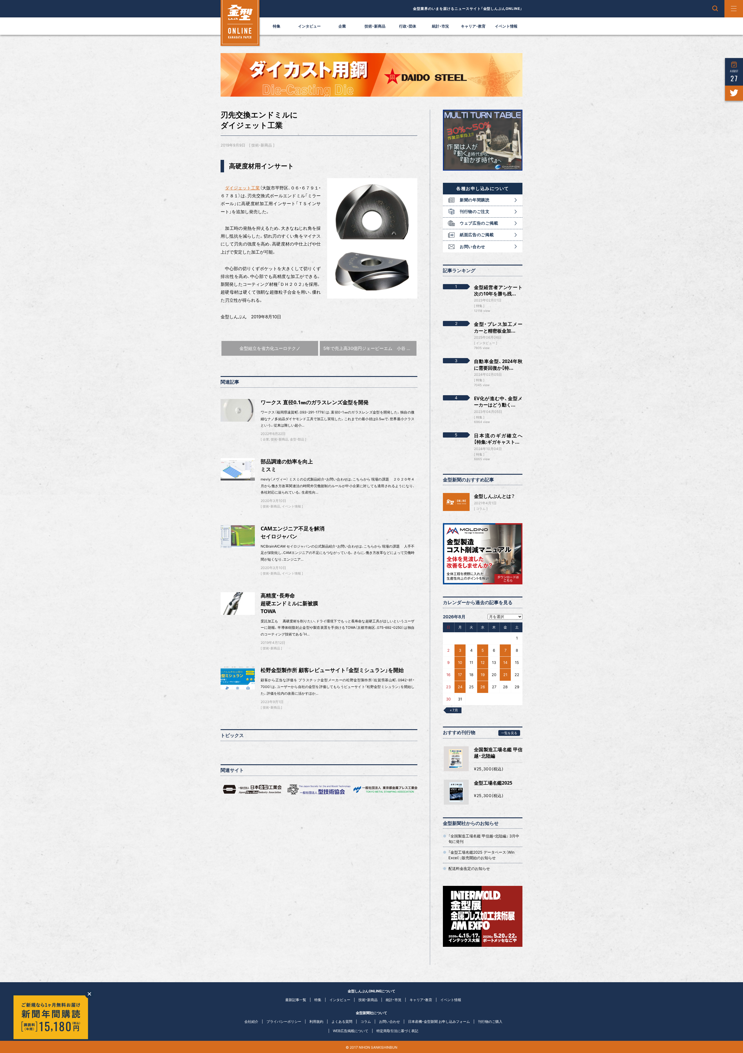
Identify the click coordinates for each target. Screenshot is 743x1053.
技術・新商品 (375, 26)
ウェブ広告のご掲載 (479, 223)
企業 (342, 26)
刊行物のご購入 (490, 1021)
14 (505, 662)
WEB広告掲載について (350, 1031)
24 (460, 686)
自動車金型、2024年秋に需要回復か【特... (498, 364)
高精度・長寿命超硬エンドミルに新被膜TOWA (289, 603)
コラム (481, 509)
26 (482, 686)
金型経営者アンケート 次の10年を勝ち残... (498, 290)
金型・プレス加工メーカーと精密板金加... (498, 327)
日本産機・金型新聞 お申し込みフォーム (439, 1021)
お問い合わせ (472, 246)
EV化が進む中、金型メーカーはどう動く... (498, 401)
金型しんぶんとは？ (494, 496)
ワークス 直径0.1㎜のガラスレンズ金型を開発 (315, 402)
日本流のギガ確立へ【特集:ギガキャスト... (498, 438)
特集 (276, 26)
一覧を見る (509, 733)
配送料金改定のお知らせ (469, 868)
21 (505, 674)
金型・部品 (297, 439)
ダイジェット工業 (242, 188)
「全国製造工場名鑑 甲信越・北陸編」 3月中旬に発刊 (483, 839)
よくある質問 (341, 1021)
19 (483, 674)
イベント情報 (506, 26)
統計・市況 (440, 26)
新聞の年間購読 (475, 199)
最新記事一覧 (295, 1000)
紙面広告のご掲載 (477, 234)
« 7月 (454, 710)
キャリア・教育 (473, 26)
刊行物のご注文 (475, 211)
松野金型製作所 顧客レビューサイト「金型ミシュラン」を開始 (332, 670)
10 (460, 662)
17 (460, 674)
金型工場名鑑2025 (493, 783)
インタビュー (309, 26)
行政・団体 (407, 26)
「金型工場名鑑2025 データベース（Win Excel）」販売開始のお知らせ (481, 855)
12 (483, 662)
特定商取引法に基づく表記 (397, 1031)
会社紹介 (251, 1021)
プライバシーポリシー (283, 1021)
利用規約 (316, 1021)
